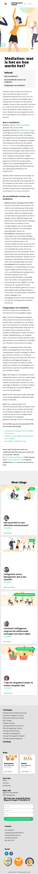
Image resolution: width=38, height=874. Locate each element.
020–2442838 (9, 830)
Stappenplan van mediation (14, 85)
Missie (5, 780)
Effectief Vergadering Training (12, 728)
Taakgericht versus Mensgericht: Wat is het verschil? (15, 577)
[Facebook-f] (11, 853)
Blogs (5, 752)
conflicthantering (26, 130)
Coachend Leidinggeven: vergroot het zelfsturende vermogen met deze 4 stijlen (17, 631)
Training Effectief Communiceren (13, 726)
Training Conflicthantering (11, 731)
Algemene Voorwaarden (10, 793)
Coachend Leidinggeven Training (13, 715)
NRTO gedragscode (9, 795)
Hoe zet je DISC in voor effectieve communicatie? (16, 524)
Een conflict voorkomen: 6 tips (15, 441)
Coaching (7, 742)
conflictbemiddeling (22, 125)
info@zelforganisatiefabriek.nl (14, 833)
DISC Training (7, 721)
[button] (5, 3)
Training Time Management (11, 733)
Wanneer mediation (10, 146)
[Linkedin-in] (6, 853)
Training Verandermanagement (13, 739)
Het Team (6, 783)
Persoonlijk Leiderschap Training (13, 718)
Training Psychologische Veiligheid (14, 736)
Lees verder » (8, 528)
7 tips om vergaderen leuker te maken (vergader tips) (18, 684)
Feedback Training (8, 723)
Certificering (7, 786)
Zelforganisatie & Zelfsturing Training (14, 713)
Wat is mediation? (11, 76)
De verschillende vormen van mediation (15, 81)
